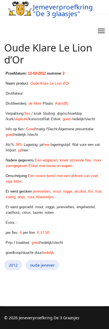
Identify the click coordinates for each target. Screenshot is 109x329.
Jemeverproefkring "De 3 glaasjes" (63, 10)
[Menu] (101, 31)
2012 (13, 265)
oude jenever (42, 265)
